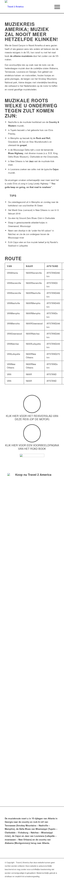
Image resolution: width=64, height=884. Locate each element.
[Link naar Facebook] (56, 879)
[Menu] (54, 6)
